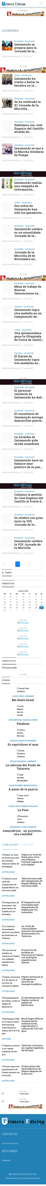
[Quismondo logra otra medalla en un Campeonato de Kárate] (7, 310)
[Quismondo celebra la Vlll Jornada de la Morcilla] (7, 541)
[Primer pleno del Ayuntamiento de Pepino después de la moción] (11, 1071)
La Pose (23, 810)
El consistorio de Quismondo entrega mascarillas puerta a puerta (29, 417)
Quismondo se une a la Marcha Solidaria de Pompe (29, 152)
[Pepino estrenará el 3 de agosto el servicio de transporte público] (11, 981)
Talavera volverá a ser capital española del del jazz (32, 1048)
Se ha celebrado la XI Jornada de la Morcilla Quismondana (27, 105)
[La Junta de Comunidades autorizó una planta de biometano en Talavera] (11, 932)
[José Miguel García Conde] (23, 711)
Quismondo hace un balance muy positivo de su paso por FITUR (28, 464)
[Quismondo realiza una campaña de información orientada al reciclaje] (7, 183)
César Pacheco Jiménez (23, 761)
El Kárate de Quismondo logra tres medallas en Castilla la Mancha (28, 360)
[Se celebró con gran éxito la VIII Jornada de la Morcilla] (7, 518)
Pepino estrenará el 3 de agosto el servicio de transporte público (32, 980)
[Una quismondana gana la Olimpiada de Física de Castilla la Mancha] (7, 333)
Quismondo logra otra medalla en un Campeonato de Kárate (28, 313)
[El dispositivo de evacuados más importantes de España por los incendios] (11, 908)
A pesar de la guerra (23, 789)
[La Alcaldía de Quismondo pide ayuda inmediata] (7, 437)
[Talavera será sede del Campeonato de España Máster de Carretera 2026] (11, 884)
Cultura (17, 75)
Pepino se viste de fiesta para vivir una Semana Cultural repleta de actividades (31, 859)
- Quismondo (29, 41)
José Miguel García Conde (23, 720)
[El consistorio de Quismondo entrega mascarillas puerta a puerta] (7, 414)
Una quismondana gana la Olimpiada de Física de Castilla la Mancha (28, 336)
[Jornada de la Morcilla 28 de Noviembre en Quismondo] (7, 253)
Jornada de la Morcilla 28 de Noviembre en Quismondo (24, 256)
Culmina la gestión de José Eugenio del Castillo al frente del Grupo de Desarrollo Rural (29, 498)
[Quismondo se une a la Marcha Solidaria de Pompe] (7, 149)
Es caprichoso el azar (23, 744)
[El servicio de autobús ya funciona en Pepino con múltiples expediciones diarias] (11, 958)
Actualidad (18, 41)
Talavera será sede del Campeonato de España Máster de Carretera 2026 (31, 882)
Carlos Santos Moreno (23, 740)
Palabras (23, 724)
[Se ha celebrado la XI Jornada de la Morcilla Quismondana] (7, 102)
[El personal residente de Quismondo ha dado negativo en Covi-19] (7, 391)
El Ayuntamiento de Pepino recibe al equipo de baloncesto (32, 1001)
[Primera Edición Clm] (13, 3)
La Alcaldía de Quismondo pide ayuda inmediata (26, 440)
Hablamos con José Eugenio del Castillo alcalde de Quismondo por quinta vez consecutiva (29, 128)
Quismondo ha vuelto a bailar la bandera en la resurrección (26, 82)
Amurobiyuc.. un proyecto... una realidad (23, 832)
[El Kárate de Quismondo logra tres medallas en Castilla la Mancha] (7, 357)
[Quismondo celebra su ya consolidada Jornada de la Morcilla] (7, 229)
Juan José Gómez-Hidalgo (23, 806)
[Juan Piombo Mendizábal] (23, 777)
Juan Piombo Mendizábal (23, 785)
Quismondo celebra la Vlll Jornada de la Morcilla (28, 544)
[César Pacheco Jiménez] (23, 753)
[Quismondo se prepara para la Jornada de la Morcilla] (7, 45)
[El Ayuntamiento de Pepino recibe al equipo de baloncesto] (11, 1002)
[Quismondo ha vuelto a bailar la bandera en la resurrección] (7, 79)
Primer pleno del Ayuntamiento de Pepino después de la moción (31, 1070)
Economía (6, 1160)
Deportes (18, 306)
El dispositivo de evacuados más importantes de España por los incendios (30, 907)
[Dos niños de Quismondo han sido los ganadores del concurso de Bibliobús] (7, 206)
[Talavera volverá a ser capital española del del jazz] (11, 1050)
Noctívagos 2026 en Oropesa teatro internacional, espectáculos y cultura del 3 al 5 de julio (32, 1024)
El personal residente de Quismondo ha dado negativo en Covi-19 (28, 394)
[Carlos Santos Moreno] (23, 733)
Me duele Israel (23, 700)
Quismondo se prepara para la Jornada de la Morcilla (25, 48)
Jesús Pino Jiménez (23, 696)
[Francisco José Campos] (23, 819)
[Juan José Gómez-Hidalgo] (23, 798)
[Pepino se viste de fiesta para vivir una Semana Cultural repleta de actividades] (11, 860)
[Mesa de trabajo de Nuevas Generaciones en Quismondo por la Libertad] (7, 287)
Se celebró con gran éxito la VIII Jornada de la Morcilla (28, 521)
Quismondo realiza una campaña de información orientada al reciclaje (28, 186)
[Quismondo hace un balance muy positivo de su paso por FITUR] (7, 461)
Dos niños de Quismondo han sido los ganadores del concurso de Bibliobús (27, 209)
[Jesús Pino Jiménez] (23, 690)
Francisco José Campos (23, 827)
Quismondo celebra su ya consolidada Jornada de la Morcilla (28, 232)
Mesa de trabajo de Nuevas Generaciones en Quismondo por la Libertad (27, 290)
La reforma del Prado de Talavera (23, 767)
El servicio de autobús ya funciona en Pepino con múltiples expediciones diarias (32, 956)
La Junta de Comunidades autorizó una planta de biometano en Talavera (32, 931)
